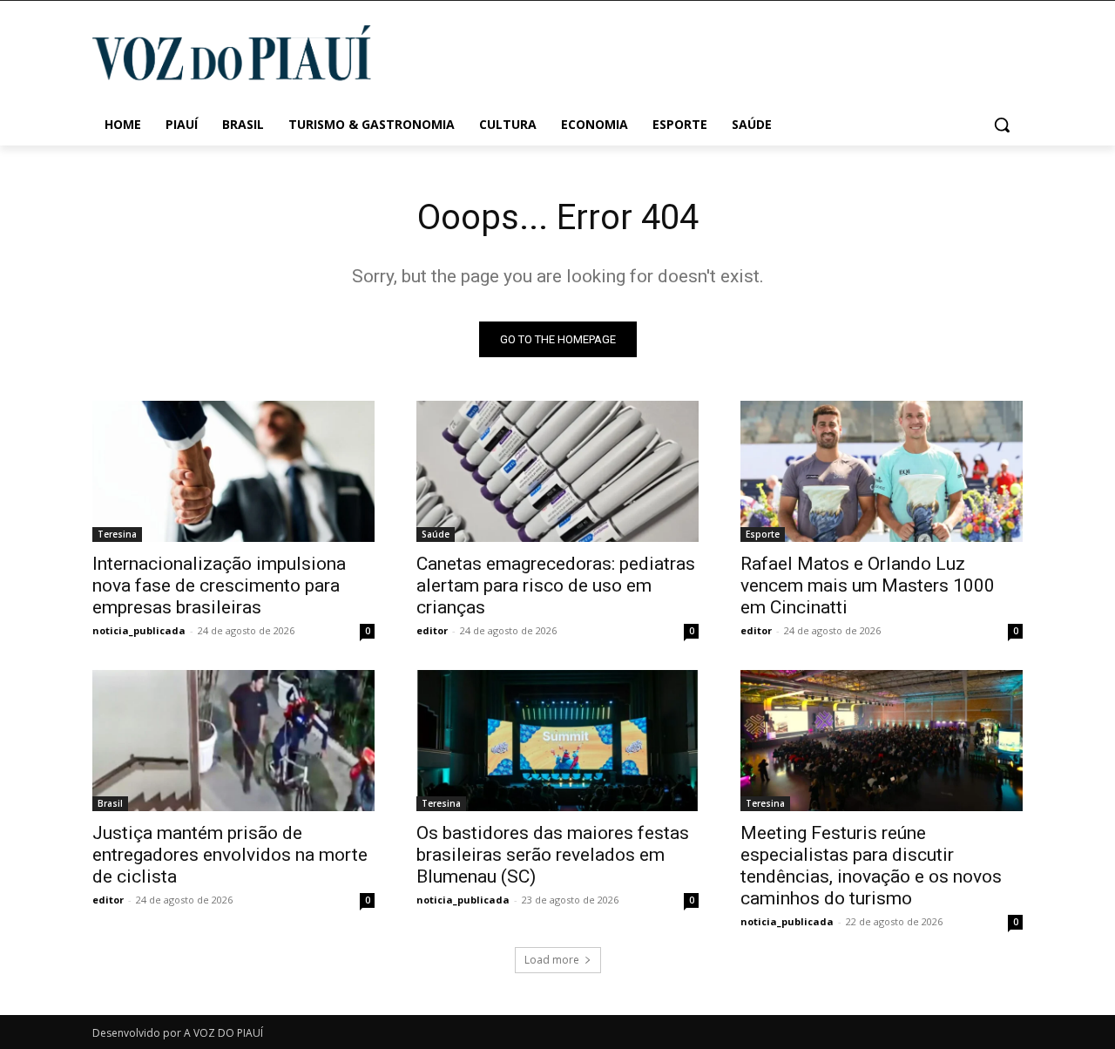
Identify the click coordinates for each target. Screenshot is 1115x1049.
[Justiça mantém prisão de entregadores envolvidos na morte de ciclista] (233, 740)
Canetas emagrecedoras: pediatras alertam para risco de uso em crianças (555, 585)
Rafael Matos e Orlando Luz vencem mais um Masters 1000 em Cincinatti (867, 585)
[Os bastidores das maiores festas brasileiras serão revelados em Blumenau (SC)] (557, 740)
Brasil (110, 803)
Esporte (763, 534)
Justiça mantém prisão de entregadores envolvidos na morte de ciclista (230, 854)
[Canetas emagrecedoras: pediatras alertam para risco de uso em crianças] (557, 471)
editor (432, 630)
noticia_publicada (139, 630)
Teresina (117, 534)
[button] (1002, 125)
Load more (551, 959)
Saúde (435, 534)
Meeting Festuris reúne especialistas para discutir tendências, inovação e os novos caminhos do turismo (871, 865)
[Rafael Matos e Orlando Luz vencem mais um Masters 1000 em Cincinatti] (881, 471)
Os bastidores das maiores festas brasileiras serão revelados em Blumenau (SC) (552, 854)
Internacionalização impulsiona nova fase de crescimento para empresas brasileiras (219, 585)
